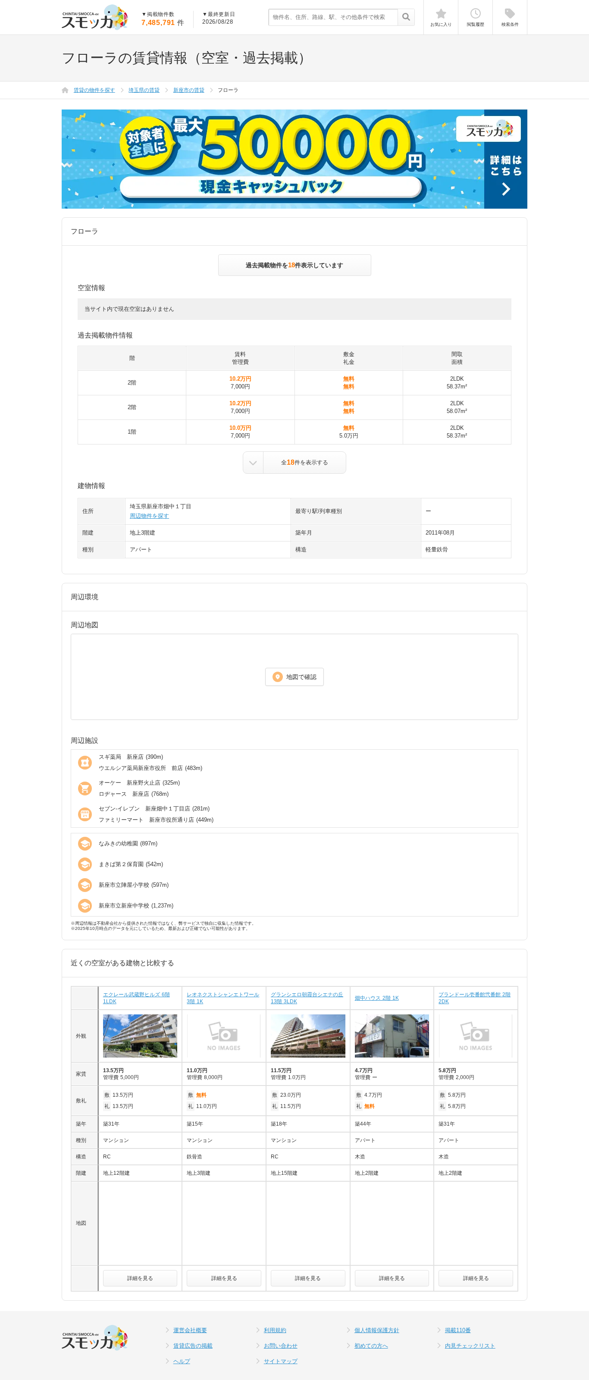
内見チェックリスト (470, 1345)
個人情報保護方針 (376, 1330)
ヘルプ (181, 1361)
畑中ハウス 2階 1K (377, 998)
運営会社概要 (190, 1330)
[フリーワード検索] (406, 17)
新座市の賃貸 (188, 90)
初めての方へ (371, 1345)
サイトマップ (281, 1361)
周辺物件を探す (149, 516)
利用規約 (275, 1330)
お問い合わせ (281, 1345)
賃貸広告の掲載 (193, 1345)
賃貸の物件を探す (94, 90)
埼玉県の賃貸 (144, 90)
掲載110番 (458, 1330)
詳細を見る (140, 1278)
